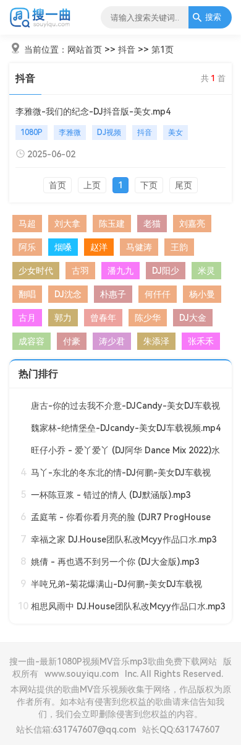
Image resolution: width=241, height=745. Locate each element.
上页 (92, 185)
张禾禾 (201, 341)
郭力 (63, 318)
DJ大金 (192, 318)
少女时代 (36, 271)
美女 (175, 132)
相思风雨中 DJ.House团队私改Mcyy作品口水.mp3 (128, 606)
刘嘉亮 (192, 224)
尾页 (183, 185)
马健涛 (139, 247)
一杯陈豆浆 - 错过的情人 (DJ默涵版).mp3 (111, 495)
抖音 (126, 49)
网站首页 (84, 49)
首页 (57, 185)
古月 (27, 318)
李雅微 (70, 132)
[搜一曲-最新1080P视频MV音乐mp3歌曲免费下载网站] (40, 25)
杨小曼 (202, 294)
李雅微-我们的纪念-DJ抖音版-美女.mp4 (93, 111)
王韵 (179, 247)
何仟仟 (158, 294)
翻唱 (27, 294)
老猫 (152, 224)
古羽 (80, 271)
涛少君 (112, 341)
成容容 (31, 341)
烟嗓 (63, 247)
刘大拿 (67, 224)
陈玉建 (112, 224)
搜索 (213, 17)
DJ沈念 (68, 294)
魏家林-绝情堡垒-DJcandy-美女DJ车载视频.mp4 (126, 428)
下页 (149, 185)
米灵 (206, 271)
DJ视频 (109, 132)
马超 (27, 224)
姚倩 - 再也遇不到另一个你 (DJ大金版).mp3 (115, 562)
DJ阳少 (165, 271)
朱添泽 (156, 341)
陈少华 (148, 318)
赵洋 (99, 247)
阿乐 (27, 247)
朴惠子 (113, 294)
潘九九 (120, 271)
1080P (31, 132)
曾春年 (103, 318)
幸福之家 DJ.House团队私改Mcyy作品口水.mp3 (124, 539)
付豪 (71, 341)
